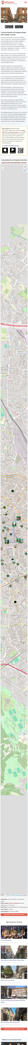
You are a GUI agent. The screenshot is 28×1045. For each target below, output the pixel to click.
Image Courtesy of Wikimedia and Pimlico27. (9, 1004)
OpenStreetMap (18, 895)
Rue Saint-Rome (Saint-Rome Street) (11, 1022)
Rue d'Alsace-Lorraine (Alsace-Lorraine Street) (13, 960)
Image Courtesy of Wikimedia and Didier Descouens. (11, 123)
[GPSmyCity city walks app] (9, 2)
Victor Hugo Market (6, 940)
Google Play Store (13, 132)
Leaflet (12, 895)
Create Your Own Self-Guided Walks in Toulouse (14, 163)
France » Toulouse (14, 903)
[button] (18, 518)
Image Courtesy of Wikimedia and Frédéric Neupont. (11, 962)
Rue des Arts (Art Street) (8, 980)
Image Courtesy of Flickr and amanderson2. (9, 942)
